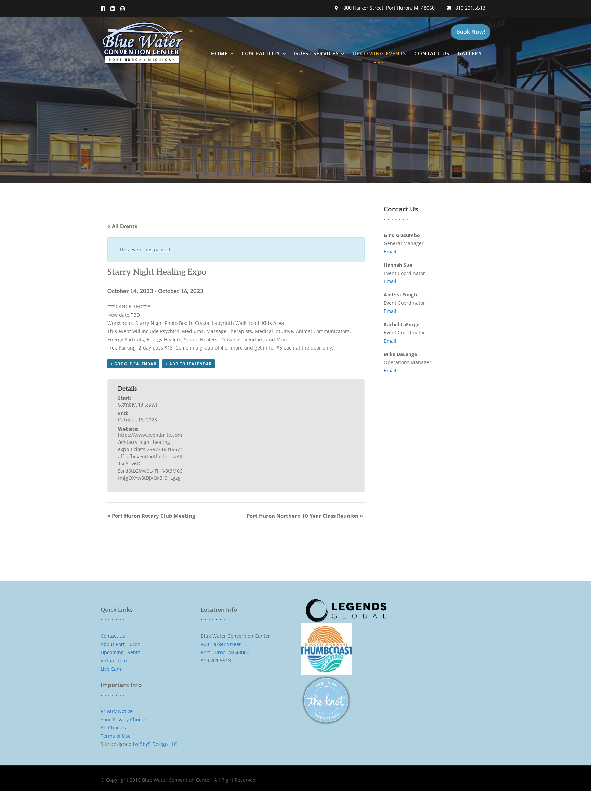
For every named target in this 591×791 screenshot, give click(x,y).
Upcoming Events (379, 53)
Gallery (470, 53)
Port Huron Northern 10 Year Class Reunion (305, 515)
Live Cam (111, 668)
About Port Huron (121, 644)
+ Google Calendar (133, 363)
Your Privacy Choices (124, 719)
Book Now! (470, 32)
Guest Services (316, 53)
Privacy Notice (117, 711)
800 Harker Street (221, 644)
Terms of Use (116, 736)
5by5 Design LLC (158, 744)
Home (219, 53)
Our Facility (261, 53)
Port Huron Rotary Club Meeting (151, 515)
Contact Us (431, 53)
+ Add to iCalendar (189, 363)
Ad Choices (114, 727)
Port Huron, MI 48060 (225, 652)
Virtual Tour (114, 660)
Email (390, 251)
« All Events (122, 226)
